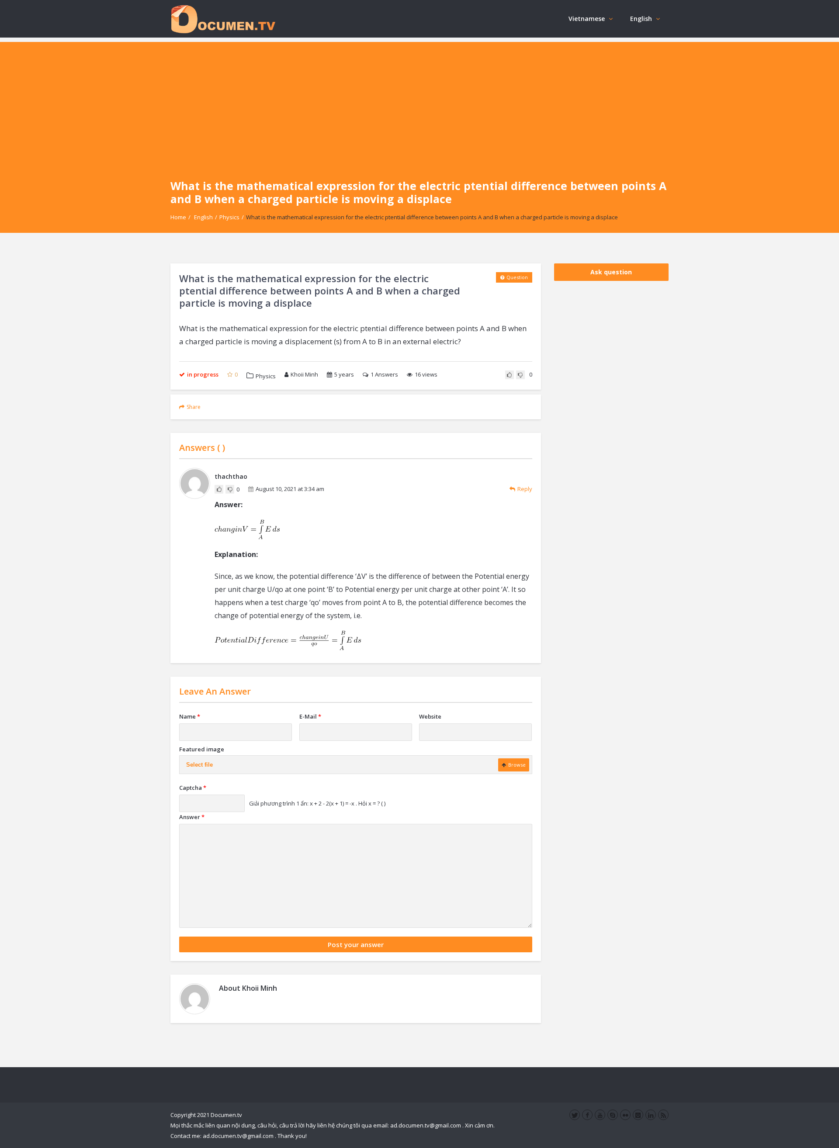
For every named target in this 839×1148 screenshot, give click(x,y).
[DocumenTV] (222, 19)
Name (189, 716)
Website (430, 716)
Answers (384, 374)
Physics (229, 217)
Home (178, 217)
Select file (199, 764)
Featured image (201, 749)
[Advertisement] (419, 103)
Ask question (611, 272)
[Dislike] (520, 374)
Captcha (192, 788)
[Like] (509, 374)
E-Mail (310, 716)
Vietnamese (587, 18)
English (641, 18)
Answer (192, 817)
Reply (524, 489)
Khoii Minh (304, 374)
